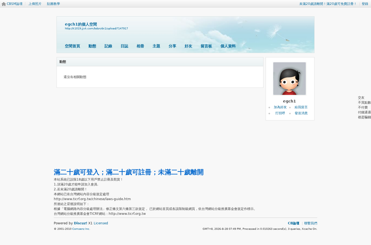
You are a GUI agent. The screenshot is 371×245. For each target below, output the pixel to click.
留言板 (206, 46)
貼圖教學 (53, 4)
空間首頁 (72, 46)
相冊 (140, 46)
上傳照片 (35, 4)
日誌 (124, 46)
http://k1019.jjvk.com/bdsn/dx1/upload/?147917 (96, 28)
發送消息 (301, 113)
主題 (156, 46)
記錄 (108, 46)
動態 (92, 46)
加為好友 (280, 107)
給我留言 (301, 107)
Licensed (101, 223)
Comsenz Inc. (81, 228)
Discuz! (80, 223)
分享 (172, 46)
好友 (188, 46)
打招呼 (280, 113)
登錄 (365, 4)
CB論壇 (293, 223)
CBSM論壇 (15, 4)
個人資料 (228, 46)
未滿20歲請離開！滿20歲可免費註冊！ (328, 4)
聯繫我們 (310, 223)
